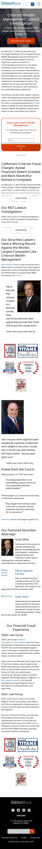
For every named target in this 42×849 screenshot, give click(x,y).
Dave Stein (22, 596)
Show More (21, 198)
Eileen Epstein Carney (24, 572)
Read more (6, 519)
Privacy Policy (21, 155)
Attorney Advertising (9, 837)
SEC (23, 54)
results (18, 275)
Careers (24, 837)
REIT (19, 67)
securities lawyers (12, 264)
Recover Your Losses (21, 41)
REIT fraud (34, 103)
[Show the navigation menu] (39, 4)
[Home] (11, 4)
